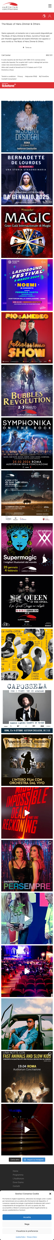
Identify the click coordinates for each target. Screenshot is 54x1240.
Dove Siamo (18, 1182)
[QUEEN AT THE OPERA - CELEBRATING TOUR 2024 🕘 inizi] (27, 601)
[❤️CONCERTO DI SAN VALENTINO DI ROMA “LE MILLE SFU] (27, 496)
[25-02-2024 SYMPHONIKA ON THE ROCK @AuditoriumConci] (27, 443)
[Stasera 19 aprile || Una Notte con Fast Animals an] (27, 1077)
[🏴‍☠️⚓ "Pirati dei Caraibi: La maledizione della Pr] (27, 760)
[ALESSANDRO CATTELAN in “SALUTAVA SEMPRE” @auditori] (27, 1129)
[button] (50, 1193)
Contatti (16, 1186)
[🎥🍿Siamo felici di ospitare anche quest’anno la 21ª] (27, 654)
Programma (18, 1175)
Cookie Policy (21, 1237)
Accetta (27, 1217)
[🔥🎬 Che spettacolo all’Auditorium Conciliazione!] (27, 813)
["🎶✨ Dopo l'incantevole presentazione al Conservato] (27, 707)
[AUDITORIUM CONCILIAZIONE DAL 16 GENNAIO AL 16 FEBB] (27, 179)
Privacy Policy (32, 1237)
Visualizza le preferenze (27, 1231)
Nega (27, 1224)
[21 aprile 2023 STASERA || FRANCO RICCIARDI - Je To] (27, 1024)
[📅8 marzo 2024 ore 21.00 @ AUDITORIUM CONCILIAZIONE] (27, 285)
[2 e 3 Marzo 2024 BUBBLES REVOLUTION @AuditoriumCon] (27, 390)
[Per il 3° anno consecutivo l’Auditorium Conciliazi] (27, 918)
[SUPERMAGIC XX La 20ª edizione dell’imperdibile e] (27, 549)
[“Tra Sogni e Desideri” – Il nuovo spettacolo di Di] (27, 126)
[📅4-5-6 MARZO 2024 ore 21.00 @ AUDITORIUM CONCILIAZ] (27, 338)
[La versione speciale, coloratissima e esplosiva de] (27, 971)
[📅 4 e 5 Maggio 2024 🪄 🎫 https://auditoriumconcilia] (27, 232)
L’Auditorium (18, 1178)
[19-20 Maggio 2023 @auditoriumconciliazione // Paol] (27, 865)
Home (15, 1171)
